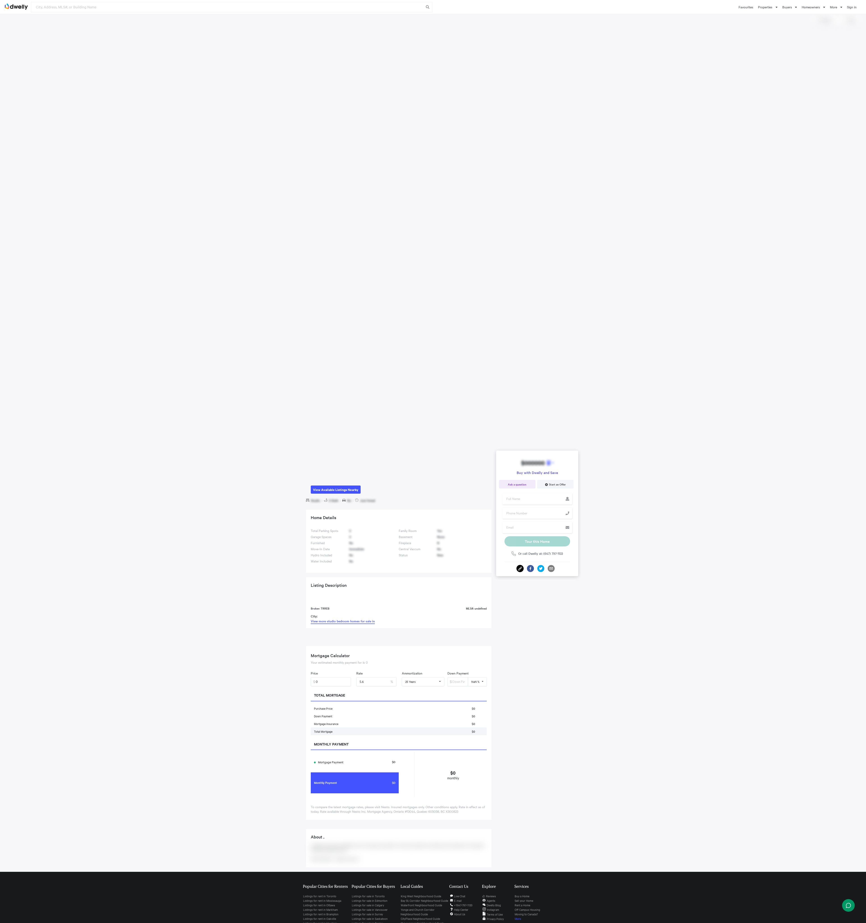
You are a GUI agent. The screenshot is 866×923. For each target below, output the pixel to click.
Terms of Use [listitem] (495, 914)
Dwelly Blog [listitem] (494, 905)
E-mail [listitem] (458, 900)
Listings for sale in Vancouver (370, 909)
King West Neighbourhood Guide (421, 896)
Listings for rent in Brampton (321, 914)
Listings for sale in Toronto (368, 896)
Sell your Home (524, 900)
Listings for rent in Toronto (319, 896)
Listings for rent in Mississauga (322, 900)
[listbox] (768, 7)
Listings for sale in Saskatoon (370, 918)
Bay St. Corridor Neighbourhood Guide (424, 900)
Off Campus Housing (527, 909)
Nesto (384, 807)
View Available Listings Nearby (335, 489)
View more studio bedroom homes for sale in (343, 621)
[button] (530, 568)
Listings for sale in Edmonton (369, 900)
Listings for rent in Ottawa (319, 905)
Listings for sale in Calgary (368, 905)
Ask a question (517, 484)
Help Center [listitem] (461, 909)
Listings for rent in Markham (320, 909)
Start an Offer (557, 484)
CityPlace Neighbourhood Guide (420, 918)
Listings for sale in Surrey (367, 914)
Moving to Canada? (526, 914)
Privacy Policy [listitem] (495, 919)
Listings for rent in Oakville (319, 918)
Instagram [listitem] (493, 909)
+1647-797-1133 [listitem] (463, 905)
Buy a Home (522, 896)
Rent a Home (522, 905)
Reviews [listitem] (491, 896)
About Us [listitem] (459, 914)
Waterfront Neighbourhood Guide (421, 905)
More (518, 918)
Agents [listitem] (491, 900)
